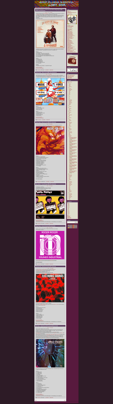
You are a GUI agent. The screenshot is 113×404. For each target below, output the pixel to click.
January (70, 110)
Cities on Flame (70, 38)
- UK (68, 211)
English (51, 12)
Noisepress (69, 46)
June (69, 92)
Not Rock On (70, 41)
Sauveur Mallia (48, 75)
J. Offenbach (38, 14)
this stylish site (39, 260)
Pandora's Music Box (71, 50)
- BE (68, 204)
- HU (68, 207)
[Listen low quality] (39, 67)
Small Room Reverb (71, 37)
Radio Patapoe (70, 77)
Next (64, 400)
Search (69, 220)
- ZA (68, 213)
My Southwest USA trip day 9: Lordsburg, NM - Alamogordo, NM (73, 165)
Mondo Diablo (70, 40)
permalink (43, 119)
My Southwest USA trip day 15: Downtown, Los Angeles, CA (73, 147)
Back (36, 400)
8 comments (39, 397)
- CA (68, 205)
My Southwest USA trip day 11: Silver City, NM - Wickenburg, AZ (73, 159)
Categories (70, 201)
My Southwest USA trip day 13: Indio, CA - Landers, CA (73, 153)
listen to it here (56, 304)
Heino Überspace (70, 48)
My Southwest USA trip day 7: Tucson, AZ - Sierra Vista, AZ (73, 172)
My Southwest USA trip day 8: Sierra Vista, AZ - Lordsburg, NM (73, 169)
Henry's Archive (70, 36)
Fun (68, 215)
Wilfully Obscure (70, 47)
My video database (70, 26)
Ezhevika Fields (70, 45)
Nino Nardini (45, 269)
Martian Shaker (70, 33)
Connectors (39, 333)
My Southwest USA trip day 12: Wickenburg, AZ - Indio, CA (73, 156)
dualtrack (69, 49)
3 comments (39, 223)
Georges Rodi (53, 269)
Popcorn (48, 336)
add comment (39, 119)
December (70, 181)
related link (48, 119)
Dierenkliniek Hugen (71, 76)
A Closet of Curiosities (71, 35)
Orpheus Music (70, 32)
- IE (68, 208)
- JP (68, 210)
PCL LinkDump (70, 31)
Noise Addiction (70, 51)
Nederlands (69, 217)
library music (51, 260)
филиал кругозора (71, 43)
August (70, 90)
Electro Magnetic (45, 13)
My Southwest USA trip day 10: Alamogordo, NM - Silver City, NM (73, 162)
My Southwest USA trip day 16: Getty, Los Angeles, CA (73, 144)
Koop (68, 39)
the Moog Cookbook (42, 304)
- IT (49, 12)
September (70, 89)
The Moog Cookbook (39, 270)
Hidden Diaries (70, 42)
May (69, 93)
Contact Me (69, 11)
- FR (48, 12)
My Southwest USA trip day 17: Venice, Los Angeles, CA (73, 141)
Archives (69, 80)
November (70, 100)
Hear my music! (70, 14)
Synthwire (69, 44)
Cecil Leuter (58, 334)
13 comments (39, 181)
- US (68, 212)
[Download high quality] (39, 220)
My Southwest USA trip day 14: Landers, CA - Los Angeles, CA (73, 150)
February (70, 86)
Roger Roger (39, 269)
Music (46, 12)
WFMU (69, 30)
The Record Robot (70, 34)
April (69, 94)
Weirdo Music (70, 29)
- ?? (68, 214)
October (70, 88)
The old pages (70, 27)
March (70, 85)
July (69, 84)
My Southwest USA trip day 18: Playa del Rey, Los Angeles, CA (73, 138)
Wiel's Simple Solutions (71, 75)
